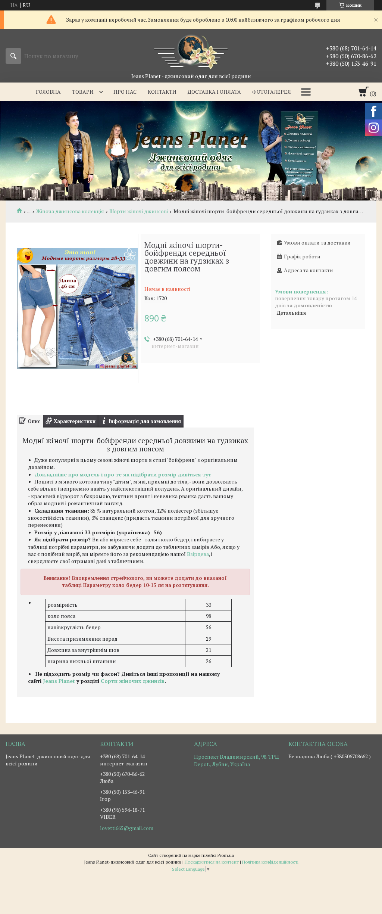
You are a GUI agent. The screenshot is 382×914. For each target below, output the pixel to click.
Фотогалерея (271, 91)
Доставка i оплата (214, 91)
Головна (48, 91)
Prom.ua (225, 855)
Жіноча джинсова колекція (70, 211)
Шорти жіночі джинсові (138, 211)
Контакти (162, 91)
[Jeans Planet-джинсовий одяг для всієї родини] (191, 50)
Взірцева (198, 553)
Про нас (125, 91)
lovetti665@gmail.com (126, 828)
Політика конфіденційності (270, 862)
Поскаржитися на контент (212, 862)
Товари (83, 91)
